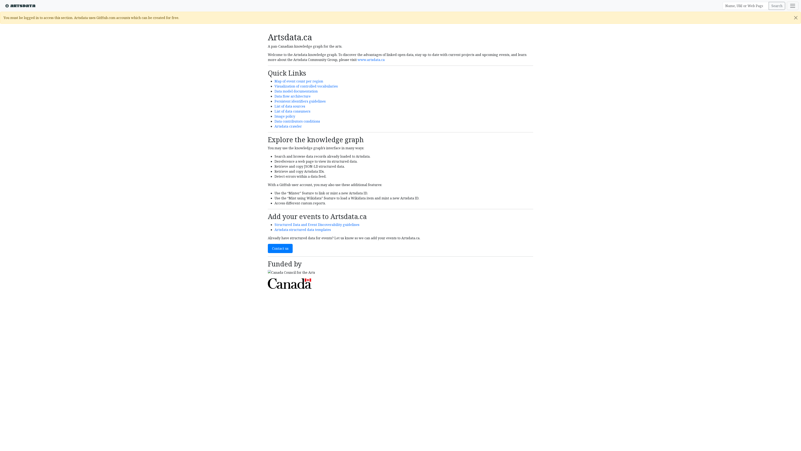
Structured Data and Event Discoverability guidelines (317, 224)
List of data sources (290, 106)
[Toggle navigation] (792, 6)
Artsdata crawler (288, 126)
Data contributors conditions (297, 121)
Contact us (280, 248)
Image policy (285, 116)
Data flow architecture (293, 96)
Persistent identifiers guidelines (300, 101)
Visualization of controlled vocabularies (306, 86)
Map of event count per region (299, 81)
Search (776, 6)
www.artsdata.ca (371, 59)
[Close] (796, 18)
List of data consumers (292, 111)
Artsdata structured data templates (303, 229)
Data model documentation (296, 91)
